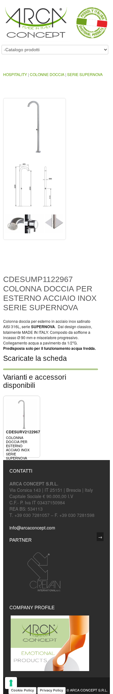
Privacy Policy (51, 690)
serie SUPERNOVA (85, 74)
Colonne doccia (47, 74)
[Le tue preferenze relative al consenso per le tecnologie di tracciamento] (11, 683)
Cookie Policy (22, 690)
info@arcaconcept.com (32, 527)
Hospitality (15, 74)
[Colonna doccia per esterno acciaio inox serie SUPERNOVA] (34, 129)
